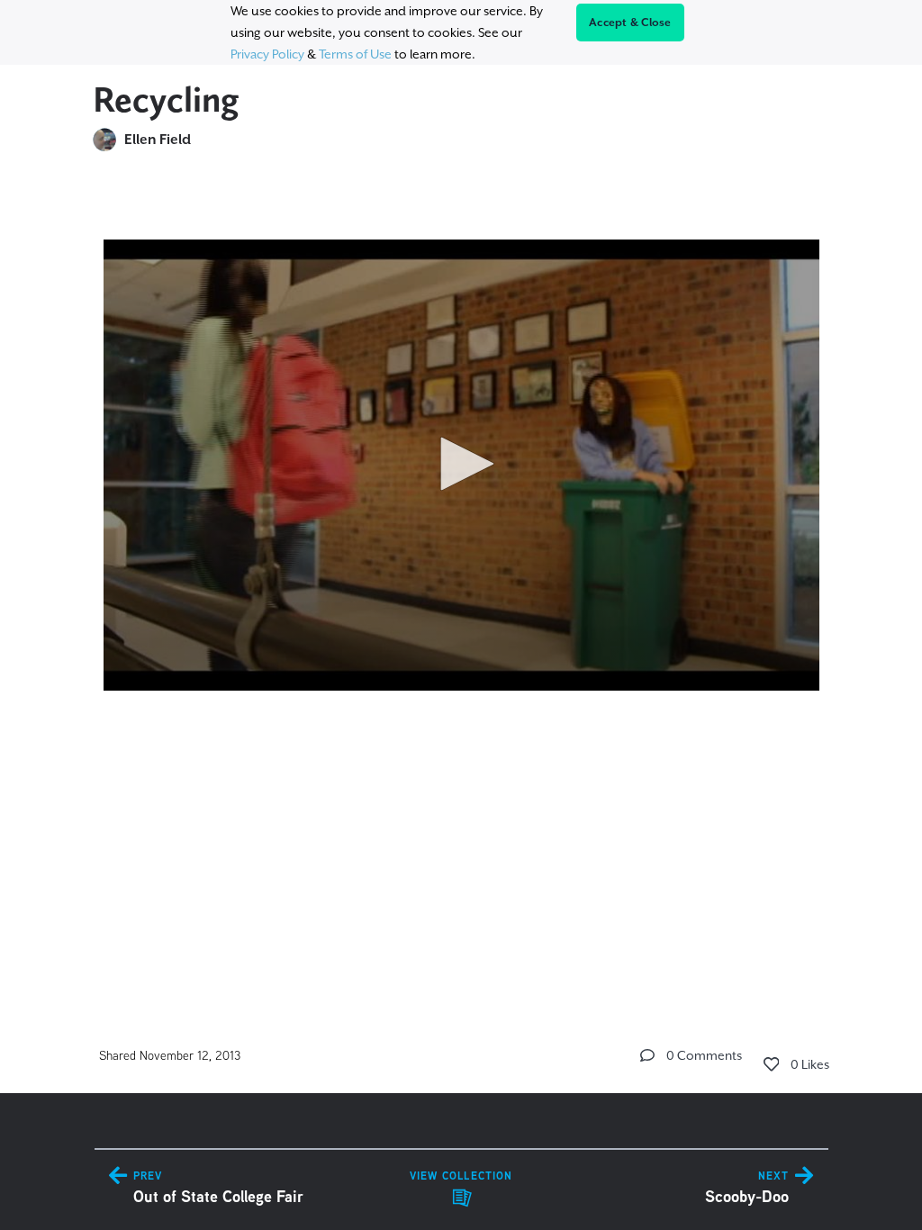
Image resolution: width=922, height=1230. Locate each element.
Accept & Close (630, 22)
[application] (461, 465)
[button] (461, 463)
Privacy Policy (267, 54)
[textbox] (461, 457)
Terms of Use (355, 54)
